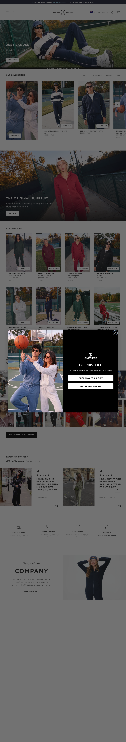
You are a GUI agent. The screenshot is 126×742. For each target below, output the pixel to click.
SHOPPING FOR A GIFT (91, 378)
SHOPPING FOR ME (91, 386)
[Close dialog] (115, 333)
